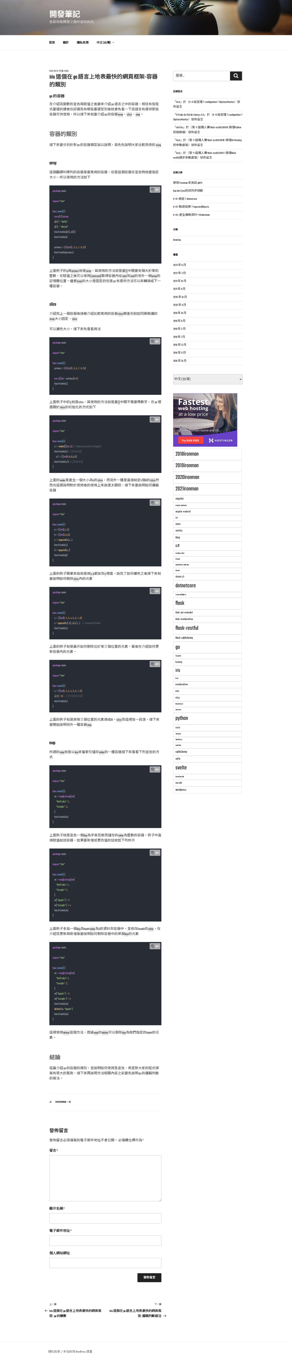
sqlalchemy (181, 752)
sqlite (177, 759)
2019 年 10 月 (179, 313)
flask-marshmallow (184, 619)
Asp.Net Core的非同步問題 (188, 191)
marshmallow (181, 684)
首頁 (52, 43)
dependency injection (182, 564)
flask (179, 603)
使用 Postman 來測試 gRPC (187, 183)
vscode (178, 783)
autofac (179, 531)
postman (178, 709)
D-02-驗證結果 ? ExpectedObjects (191, 207)
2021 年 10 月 (179, 281)
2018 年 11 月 (179, 353)
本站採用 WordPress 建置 (77, 1352)
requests (178, 733)
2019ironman (187, 465)
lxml (176, 678)
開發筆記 (64, 15)
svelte (181, 767)
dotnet (177, 570)
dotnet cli (179, 577)
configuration (179, 553)
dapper (177, 559)
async (178, 524)
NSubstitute (179, 704)
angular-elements (181, 505)
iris (177, 670)
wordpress (180, 789)
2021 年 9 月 (179, 289)
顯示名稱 (57, 1208)
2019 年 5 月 (179, 329)
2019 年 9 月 (179, 321)
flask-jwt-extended (184, 613)
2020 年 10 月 (180, 297)
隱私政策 (83, 43)
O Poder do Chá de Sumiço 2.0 (190, 115)
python (181, 718)
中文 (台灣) (104, 43)
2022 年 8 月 (179, 265)
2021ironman (186, 488)
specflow (178, 745)
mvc (177, 691)
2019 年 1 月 (179, 337)
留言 (53, 1150)
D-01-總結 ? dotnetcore (185, 199)
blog (177, 537)
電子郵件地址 (60, 1231)
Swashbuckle (179, 776)
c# (177, 546)
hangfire (178, 656)
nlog (177, 698)
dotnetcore (185, 585)
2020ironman (60, 1102)
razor (177, 728)
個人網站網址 (59, 1253)
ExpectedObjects (180, 594)
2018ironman (187, 454)
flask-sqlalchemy (184, 638)
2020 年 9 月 (179, 305)
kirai (66, 71)
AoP (176, 517)
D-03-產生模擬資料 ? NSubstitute (191, 215)
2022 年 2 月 (179, 273)
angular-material (183, 512)
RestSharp (178, 739)
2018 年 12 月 (179, 345)
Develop (177, 240)
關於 (66, 43)
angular (179, 498)
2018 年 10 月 (180, 361)
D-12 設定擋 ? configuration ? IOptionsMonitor (211, 102)
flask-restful (186, 628)
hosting (178, 662)
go (70, 1102)
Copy (157, 190)
